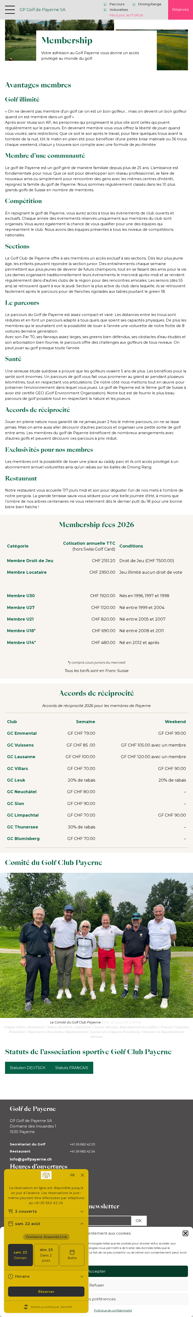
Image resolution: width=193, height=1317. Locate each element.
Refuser (96, 1285)
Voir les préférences (97, 1299)
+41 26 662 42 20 (82, 1144)
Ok (139, 1220)
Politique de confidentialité (113, 1310)
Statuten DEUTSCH (27, 1068)
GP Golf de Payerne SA (42, 9)
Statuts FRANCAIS (71, 1068)
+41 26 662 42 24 (82, 1151)
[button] (185, 1233)
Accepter (96, 1271)
